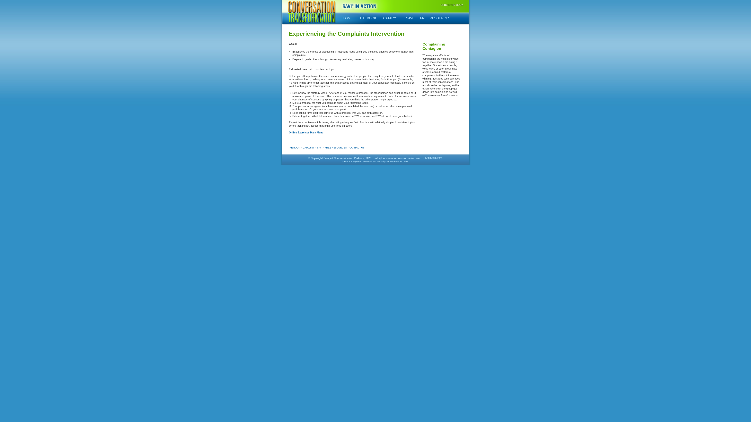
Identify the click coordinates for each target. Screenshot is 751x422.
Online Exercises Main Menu (306, 132)
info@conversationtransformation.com (398, 158)
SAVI (409, 18)
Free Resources (435, 18)
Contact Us (357, 147)
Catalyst (391, 18)
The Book (367, 18)
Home (348, 18)
